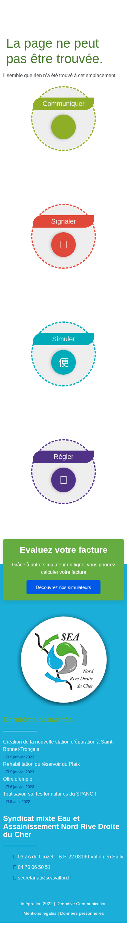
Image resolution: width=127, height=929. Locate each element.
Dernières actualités (38, 719)
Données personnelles (82, 913)
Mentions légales (39, 913)
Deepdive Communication (81, 903)
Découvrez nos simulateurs (63, 587)
